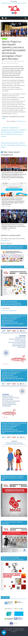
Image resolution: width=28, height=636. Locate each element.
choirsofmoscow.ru (21, 121)
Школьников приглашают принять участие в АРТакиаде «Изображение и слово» (14, 145)
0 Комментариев (20, 61)
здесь (3, 118)
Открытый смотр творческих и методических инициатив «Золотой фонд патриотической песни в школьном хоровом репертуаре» (14, 175)
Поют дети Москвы (14, 63)
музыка (8, 63)
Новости (4, 38)
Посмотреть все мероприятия (8, 310)
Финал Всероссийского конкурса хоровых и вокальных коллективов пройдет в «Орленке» (13, 226)
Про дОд (12, 61)
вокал (4, 63)
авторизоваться (5, 240)
